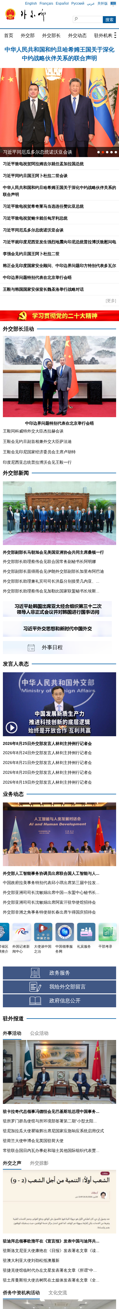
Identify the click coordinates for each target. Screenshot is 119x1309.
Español (62, 3)
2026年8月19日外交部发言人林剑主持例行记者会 (47, 782)
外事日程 (52, 647)
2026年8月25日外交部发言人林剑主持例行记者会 (47, 743)
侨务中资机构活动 (21, 1292)
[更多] (111, 300)
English (31, 3)
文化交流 (58, 1292)
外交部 (28, 35)
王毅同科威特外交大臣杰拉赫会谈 (33, 431)
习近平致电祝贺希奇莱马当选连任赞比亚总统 (43, 206)
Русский (77, 3)
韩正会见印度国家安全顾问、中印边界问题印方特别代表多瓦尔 (59, 265)
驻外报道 (13, 1018)
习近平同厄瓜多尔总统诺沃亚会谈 (33, 230)
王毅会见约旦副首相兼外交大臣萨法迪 (37, 441)
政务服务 (59, 973)
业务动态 (13, 794)
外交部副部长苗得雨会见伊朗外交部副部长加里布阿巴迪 (53, 571)
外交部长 (51, 35)
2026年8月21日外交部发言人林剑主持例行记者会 (47, 762)
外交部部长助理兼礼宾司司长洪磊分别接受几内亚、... (51, 581)
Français (46, 3)
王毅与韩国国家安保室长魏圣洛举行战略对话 (43, 289)
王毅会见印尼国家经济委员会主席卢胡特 (39, 452)
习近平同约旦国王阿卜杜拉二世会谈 (35, 175)
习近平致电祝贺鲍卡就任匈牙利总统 (35, 218)
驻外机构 (103, 35)
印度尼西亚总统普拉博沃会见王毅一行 (37, 462)
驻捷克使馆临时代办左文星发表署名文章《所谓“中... (50, 1270)
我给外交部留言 (67, 987)
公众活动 (39, 1033)
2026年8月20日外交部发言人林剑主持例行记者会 (47, 772)
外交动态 (77, 35)
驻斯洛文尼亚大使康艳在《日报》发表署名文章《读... (51, 1250)
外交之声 (12, 1163)
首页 (8, 35)
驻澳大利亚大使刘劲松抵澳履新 (31, 1260)
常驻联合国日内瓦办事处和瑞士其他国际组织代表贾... (51, 1150)
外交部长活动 (18, 329)
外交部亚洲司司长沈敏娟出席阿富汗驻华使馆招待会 (49, 902)
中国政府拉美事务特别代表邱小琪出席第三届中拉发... (51, 882)
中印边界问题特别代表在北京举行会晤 (37, 277)
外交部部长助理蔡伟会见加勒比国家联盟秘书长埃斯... (51, 591)
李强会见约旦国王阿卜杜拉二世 (31, 253)
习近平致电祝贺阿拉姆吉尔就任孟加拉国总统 (43, 163)
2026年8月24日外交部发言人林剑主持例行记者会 (47, 752)
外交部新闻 (16, 473)
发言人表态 (16, 664)
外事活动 (12, 1033)
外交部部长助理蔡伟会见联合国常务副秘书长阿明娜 (49, 561)
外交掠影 (39, 1163)
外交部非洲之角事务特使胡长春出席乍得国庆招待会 (49, 912)
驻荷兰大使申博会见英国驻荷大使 (33, 1140)
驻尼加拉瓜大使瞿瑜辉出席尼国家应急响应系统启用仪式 (53, 1130)
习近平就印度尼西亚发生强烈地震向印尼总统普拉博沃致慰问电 (59, 242)
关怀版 (102, 3)
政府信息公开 (65, 1001)
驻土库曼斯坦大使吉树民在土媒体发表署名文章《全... (51, 1280)
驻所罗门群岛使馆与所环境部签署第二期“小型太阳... (50, 1121)
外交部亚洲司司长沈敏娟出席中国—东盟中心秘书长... (51, 892)
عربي (91, 3)
